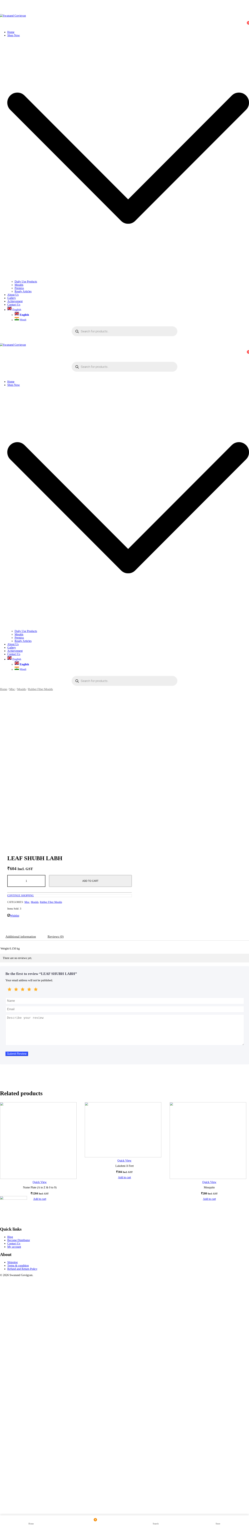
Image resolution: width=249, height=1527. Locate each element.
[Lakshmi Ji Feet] (124, 1129)
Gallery (11, 298)
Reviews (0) (56, 936)
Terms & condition (18, 1265)
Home (10, 32)
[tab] (20, 936)
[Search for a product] (3, 12)
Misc (12, 689)
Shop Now (13, 35)
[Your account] (2, 20)
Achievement (15, 301)
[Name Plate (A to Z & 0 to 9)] (39, 1140)
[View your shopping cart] (2, 25)
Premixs (19, 288)
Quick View (40, 1182)
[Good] (22, 990)
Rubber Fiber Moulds (40, 689)
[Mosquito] (209, 1140)
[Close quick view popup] (1, 7)
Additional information (20, 936)
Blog (10, 1236)
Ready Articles (23, 291)
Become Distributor (18, 1240)
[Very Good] (29, 990)
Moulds (19, 284)
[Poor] (16, 990)
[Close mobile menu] (1, 375)
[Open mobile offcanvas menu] (1, 358)
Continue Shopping (20, 895)
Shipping (12, 1262)
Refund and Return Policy (22, 1268)
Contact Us (13, 304)
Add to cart (90, 881)
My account (14, 1246)
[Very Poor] (9, 990)
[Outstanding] (35, 990)
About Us (13, 294)
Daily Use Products (26, 281)
